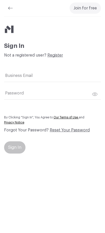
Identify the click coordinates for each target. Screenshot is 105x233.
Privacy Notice (14, 122)
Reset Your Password (70, 130)
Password (14, 93)
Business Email (19, 76)
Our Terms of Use (66, 117)
